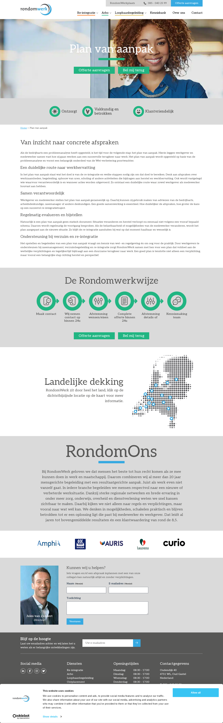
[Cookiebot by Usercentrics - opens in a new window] (21, 716)
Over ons (179, 13)
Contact (197, 13)
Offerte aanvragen (186, 3)
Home (23, 128)
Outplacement (76, 682)
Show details (50, 716)
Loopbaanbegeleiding (129, 13)
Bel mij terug (133, 70)
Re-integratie (86, 13)
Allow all (196, 692)
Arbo (105, 13)
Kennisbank (158, 13)
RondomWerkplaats (122, 3)
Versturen (74, 621)
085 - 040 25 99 (157, 3)
